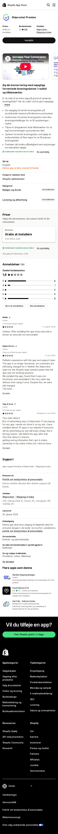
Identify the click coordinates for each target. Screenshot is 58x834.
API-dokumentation (12, 736)
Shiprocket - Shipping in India (18, 497)
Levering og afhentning (14, 199)
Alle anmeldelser (37, 306)
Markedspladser (38, 676)
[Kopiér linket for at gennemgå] (9, 317)
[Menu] (54, 5)
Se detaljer (8, 561)
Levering (34, 705)
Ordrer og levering (12, 691)
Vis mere (6, 393)
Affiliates (35, 759)
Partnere (34, 753)
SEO (32, 699)
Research (7, 748)
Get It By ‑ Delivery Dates (23, 601)
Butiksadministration (13, 711)
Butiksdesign (9, 696)
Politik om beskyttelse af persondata (22, 479)
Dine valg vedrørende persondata (20, 825)
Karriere (34, 736)
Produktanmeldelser (41, 682)
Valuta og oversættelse (42, 710)
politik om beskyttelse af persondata (22, 531)
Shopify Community (13, 742)
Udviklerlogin (9, 794)
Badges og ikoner (11, 189)
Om (32, 731)
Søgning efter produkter (9, 678)
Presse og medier (39, 748)
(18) (25, 29)
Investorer (35, 742)
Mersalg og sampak (40, 688)
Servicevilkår (9, 802)
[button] (29, 579)
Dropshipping (37, 671)
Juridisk (34, 765)
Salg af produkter (11, 685)
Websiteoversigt (11, 817)
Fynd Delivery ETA (20, 588)
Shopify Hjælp (9, 731)
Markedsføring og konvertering (11, 704)
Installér (29, 40)
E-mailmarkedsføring (41, 693)
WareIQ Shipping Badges (23, 575)
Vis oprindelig (43, 152)
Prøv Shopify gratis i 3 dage (29, 634)
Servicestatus (37, 770)
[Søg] (48, 5)
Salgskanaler (9, 671)
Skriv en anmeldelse (14, 306)
